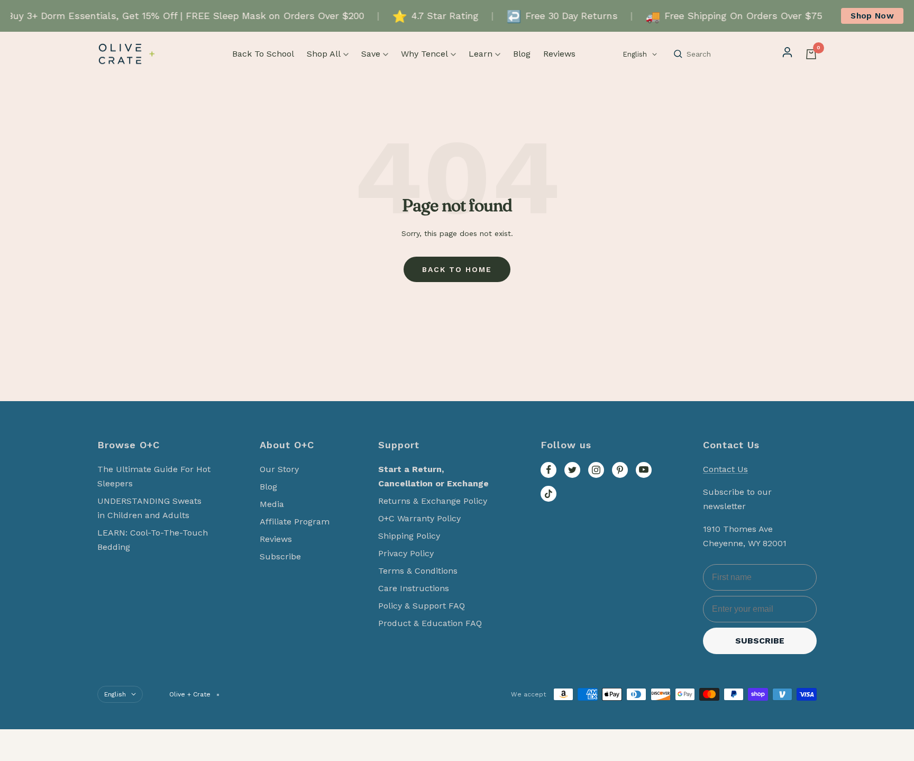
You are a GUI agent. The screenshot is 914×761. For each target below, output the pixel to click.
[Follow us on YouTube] (644, 470)
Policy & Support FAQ (421, 606)
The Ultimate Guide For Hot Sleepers (154, 476)
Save (370, 54)
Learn (480, 54)
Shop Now (872, 16)
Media (272, 504)
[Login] (787, 54)
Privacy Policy (406, 553)
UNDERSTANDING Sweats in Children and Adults (149, 508)
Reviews (559, 54)
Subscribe (280, 556)
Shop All (324, 54)
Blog (522, 54)
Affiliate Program (295, 522)
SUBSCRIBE (759, 641)
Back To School (263, 54)
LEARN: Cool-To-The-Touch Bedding (152, 540)
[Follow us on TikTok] (548, 494)
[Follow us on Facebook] (548, 470)
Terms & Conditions (418, 571)
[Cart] (811, 54)
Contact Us (725, 469)
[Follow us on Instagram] (596, 470)
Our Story (279, 469)
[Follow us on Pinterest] (620, 470)
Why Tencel (424, 54)
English (635, 54)
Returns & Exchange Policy (432, 501)
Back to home (457, 269)
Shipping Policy (409, 536)
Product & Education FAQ (430, 623)
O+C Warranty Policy (419, 518)
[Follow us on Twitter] (572, 470)
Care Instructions (413, 588)
